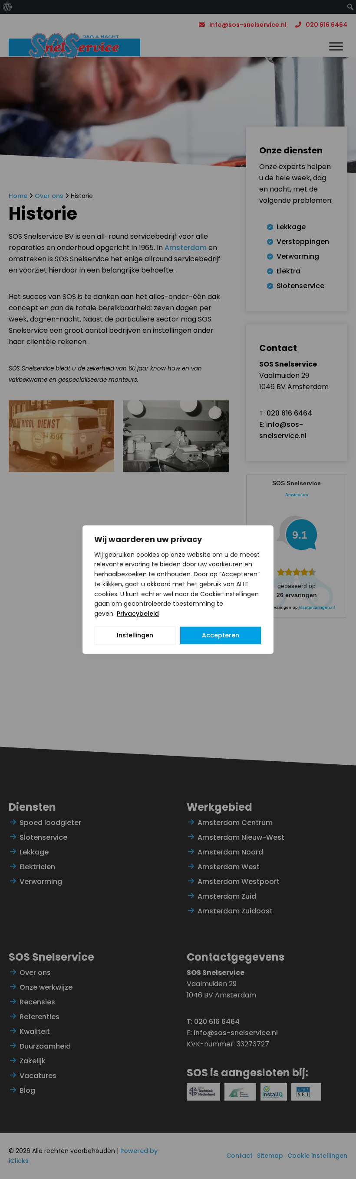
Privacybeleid (138, 613)
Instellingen (135, 635)
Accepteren (220, 635)
